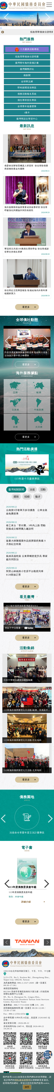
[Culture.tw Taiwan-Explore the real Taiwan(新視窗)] (27, 942)
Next (46, 18)
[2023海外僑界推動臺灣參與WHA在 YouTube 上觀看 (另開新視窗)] (27, 617)
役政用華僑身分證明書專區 (39, 32)
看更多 (26, 307)
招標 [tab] (27, 496)
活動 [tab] (43, 489)
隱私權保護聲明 (22, 1080)
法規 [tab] (32, 489)
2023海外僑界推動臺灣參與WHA (22, 606)
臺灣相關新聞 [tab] (16, 489)
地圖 (8, 973)
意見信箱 (33, 1014)
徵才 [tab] (37, 496)
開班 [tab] (16, 496)
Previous (8, 18)
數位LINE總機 (48, 1054)
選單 (49, 5)
